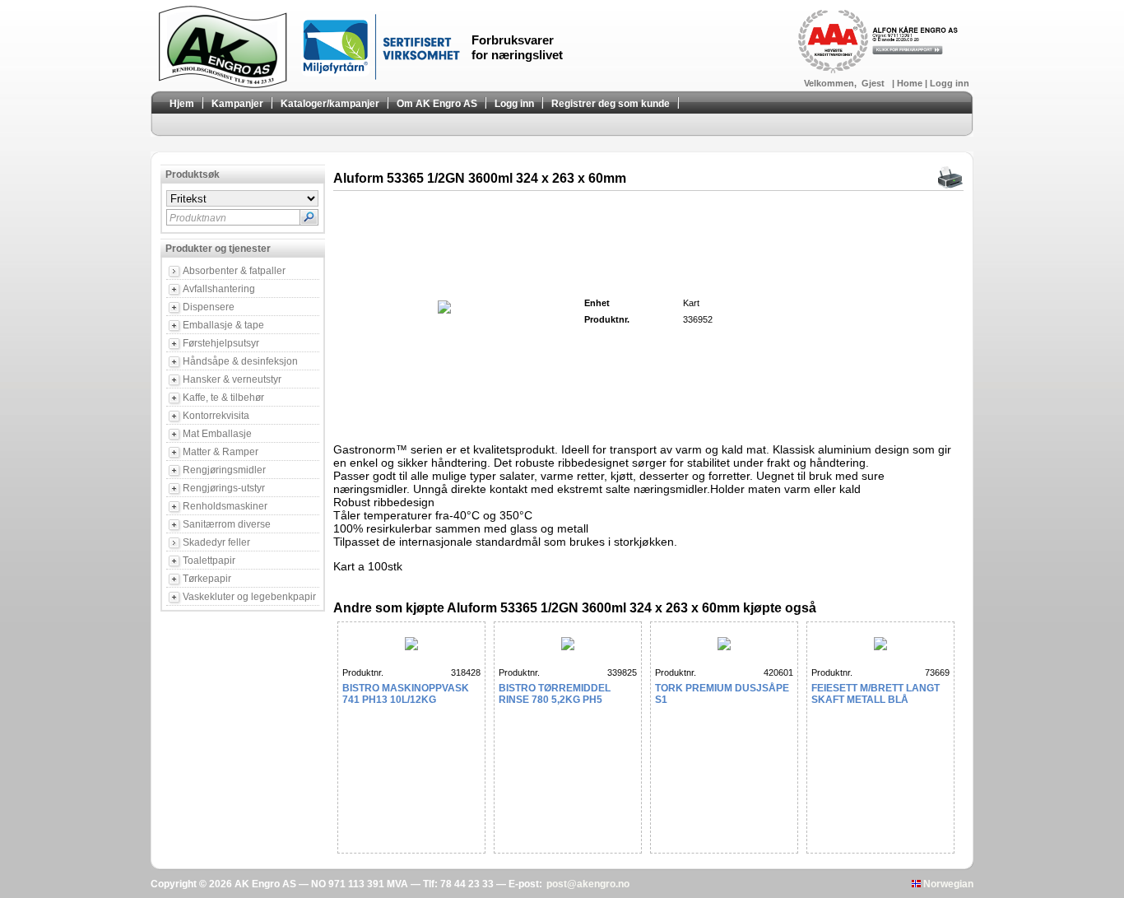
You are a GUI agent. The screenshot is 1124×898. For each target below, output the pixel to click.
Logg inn (949, 83)
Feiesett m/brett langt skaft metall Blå (875, 693)
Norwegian (947, 884)
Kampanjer (237, 103)
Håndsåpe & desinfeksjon (240, 361)
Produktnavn (198, 218)
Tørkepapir (207, 578)
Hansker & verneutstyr (232, 379)
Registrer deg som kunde (610, 103)
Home (911, 83)
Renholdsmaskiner (225, 506)
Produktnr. (362, 672)
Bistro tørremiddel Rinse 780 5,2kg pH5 (555, 693)
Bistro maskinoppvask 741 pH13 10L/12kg (405, 693)
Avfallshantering (219, 289)
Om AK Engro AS (437, 103)
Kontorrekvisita (216, 415)
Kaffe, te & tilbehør (223, 397)
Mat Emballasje (217, 434)
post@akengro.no (587, 884)
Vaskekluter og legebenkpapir (249, 597)
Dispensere (209, 307)
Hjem (182, 103)
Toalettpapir (209, 560)
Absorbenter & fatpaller (234, 271)
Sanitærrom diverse (227, 524)
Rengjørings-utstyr (224, 488)
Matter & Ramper (220, 452)
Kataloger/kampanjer (330, 103)
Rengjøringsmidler (224, 470)
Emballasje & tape (223, 325)
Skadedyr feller (216, 542)
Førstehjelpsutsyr (221, 343)
